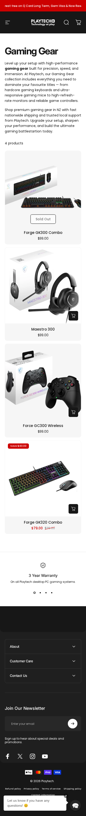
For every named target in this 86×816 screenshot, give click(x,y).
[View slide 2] (40, 592)
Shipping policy (72, 788)
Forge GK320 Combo (43, 522)
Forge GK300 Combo (43, 232)
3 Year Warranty (43, 575)
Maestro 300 (43, 329)
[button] (75, 805)
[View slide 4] (51, 592)
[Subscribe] (72, 723)
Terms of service (51, 788)
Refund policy (13, 788)
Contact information (43, 794)
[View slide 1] (34, 592)
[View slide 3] (46, 592)
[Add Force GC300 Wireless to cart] (73, 412)
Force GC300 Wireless (43, 425)
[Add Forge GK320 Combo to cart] (73, 509)
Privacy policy (31, 788)
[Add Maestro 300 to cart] (73, 316)
